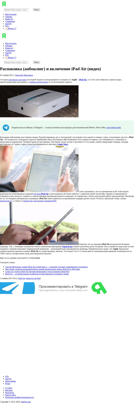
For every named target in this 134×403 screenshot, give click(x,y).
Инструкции (10, 14)
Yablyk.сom (26, 402)
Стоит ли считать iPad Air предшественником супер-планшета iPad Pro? (37, 271)
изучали (41, 194)
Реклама (9, 390)
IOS (7, 26)
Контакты (9, 393)
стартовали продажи (17, 80)
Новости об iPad (33, 278)
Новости (9, 19)
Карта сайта (10, 395)
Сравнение (10, 21)
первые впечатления (38, 82)
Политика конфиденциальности (19, 397)
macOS (8, 24)
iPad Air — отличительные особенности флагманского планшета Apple (37, 274)
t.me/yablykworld (113, 127)
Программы (10, 381)
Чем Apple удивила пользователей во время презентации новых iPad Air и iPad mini (42, 269)
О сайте (8, 388)
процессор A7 (6, 201)
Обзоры (8, 17)
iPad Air (21, 278)
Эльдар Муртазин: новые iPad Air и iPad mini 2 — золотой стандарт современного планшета (46, 267)
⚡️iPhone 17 (10, 28)
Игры (7, 383)
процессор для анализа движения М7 (39, 201)
